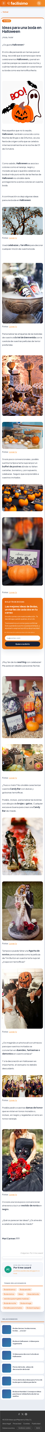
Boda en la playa (33, 1308)
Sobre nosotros (8, 1428)
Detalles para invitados (13, 1308)
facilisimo (19, 3)
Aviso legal (6, 1424)
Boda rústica (9, 1294)
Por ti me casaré (22, 1267)
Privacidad (17, 1424)
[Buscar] (39, 3)
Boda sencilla (25, 1289)
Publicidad (36, 1424)
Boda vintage (25, 1303)
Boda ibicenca (9, 1289)
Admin (38, 1428)
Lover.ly (13, 237)
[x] (22, 1414)
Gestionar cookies (24, 1428)
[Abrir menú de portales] (4, 3)
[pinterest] (26, 1414)
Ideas (20, 1294)
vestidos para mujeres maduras (16, 1299)
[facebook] (19, 1414)
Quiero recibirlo (22, 644)
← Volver (4, 12)
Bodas (7, 21)
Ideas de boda (33, 1294)
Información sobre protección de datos (20, 632)
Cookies (26, 1424)
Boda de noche (10, 1303)
